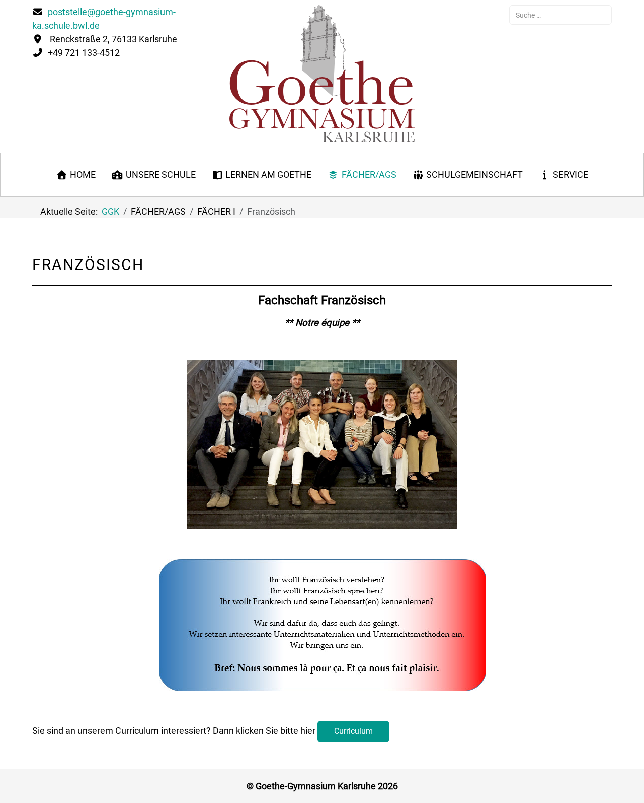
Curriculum (353, 731)
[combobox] (560, 15)
